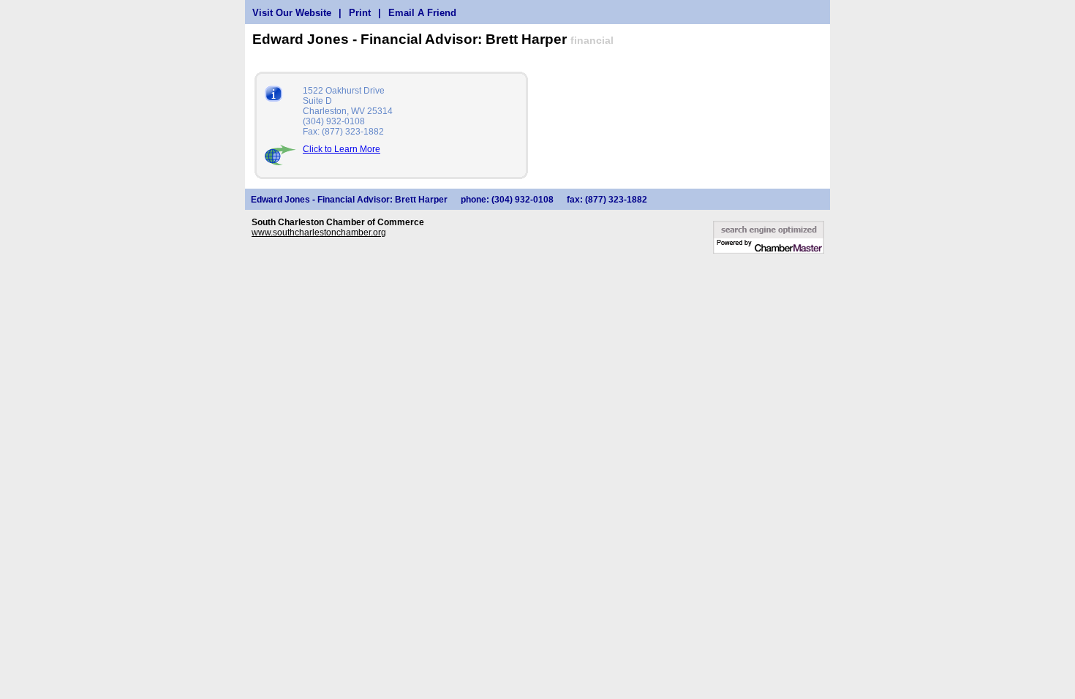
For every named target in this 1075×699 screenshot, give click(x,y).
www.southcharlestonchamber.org (319, 232)
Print (360, 12)
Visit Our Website (291, 12)
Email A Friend (422, 12)
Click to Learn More (341, 149)
